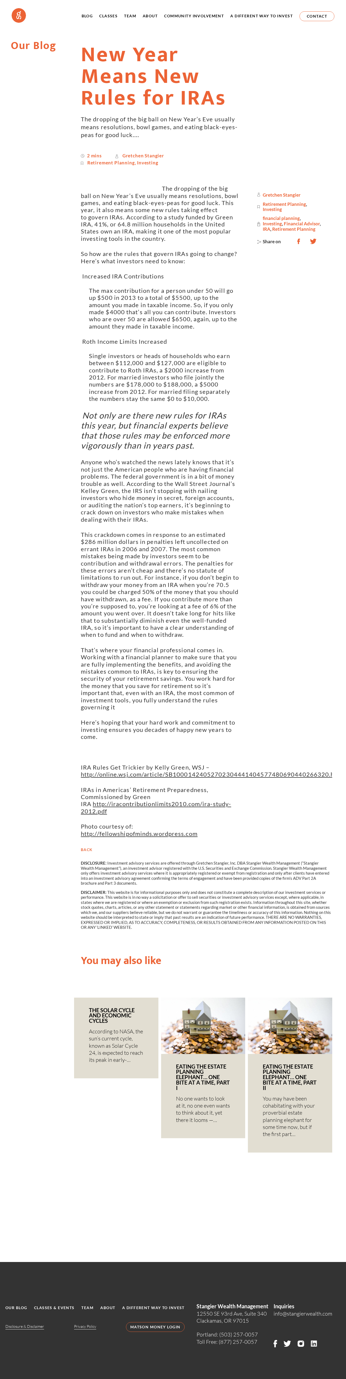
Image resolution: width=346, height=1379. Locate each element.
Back (87, 850)
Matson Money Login (155, 1327)
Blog (87, 16)
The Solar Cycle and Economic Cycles (112, 1015)
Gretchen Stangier (143, 155)
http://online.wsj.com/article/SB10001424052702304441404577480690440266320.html (213, 774)
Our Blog (16, 1307)
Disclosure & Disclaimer (24, 1327)
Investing (147, 163)
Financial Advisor (302, 223)
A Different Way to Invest (261, 16)
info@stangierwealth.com (303, 1313)
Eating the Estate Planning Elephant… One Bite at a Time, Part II (290, 1077)
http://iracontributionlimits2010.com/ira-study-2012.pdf (156, 807)
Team (130, 16)
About (150, 16)
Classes (108, 16)
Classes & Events (54, 1307)
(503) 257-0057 (238, 1334)
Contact (317, 16)
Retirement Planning (111, 163)
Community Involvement (194, 16)
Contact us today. (173, 1230)
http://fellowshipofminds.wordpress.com (139, 833)
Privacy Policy (85, 1327)
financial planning (281, 218)
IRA (266, 229)
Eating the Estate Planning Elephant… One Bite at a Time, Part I (203, 1077)
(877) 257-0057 (238, 1341)
